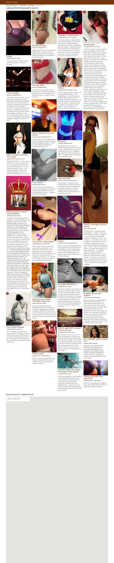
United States (23, 5)
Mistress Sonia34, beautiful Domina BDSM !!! (17, 213)
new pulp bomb (38, 85)
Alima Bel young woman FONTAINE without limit (41, 300)
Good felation (37, 183)
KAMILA (61, 88)
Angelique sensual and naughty (92, 294)
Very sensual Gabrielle (15, 327)
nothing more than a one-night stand (93, 377)
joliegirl (9, 56)
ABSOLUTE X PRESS (11, 2)
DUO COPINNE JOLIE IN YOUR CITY (95, 340)
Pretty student (37, 354)
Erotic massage (13, 93)
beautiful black (89, 45)
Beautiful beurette (39, 45)
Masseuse (62, 141)
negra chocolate (64, 178)
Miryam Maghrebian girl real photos (43, 134)
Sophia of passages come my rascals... (95, 225)
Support (61, 241)
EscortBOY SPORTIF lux (67, 284)
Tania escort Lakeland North (43, 242)
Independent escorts (12, 5)
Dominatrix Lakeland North (68, 35)
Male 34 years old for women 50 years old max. (69, 329)
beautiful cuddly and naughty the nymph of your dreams (69, 371)
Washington (31, 5)
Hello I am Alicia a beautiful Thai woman (17, 156)
